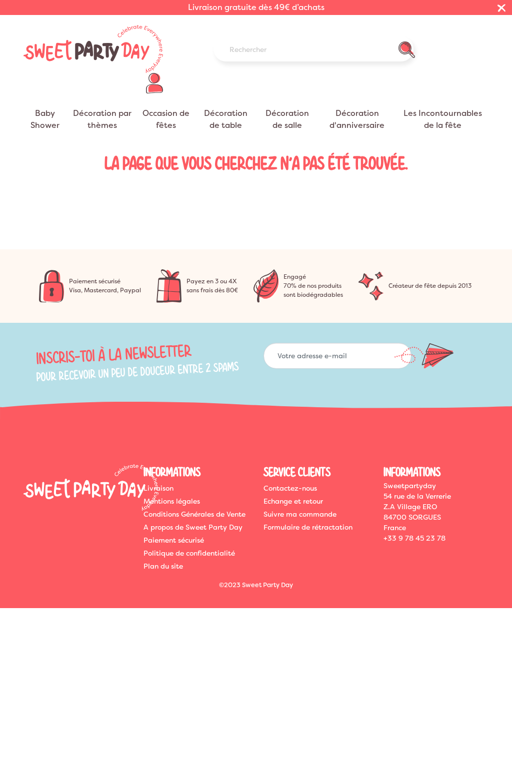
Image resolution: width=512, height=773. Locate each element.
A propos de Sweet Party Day (193, 527)
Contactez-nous (290, 488)
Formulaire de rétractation (308, 527)
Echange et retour (293, 501)
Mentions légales (172, 501)
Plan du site (163, 566)
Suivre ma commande (300, 514)
